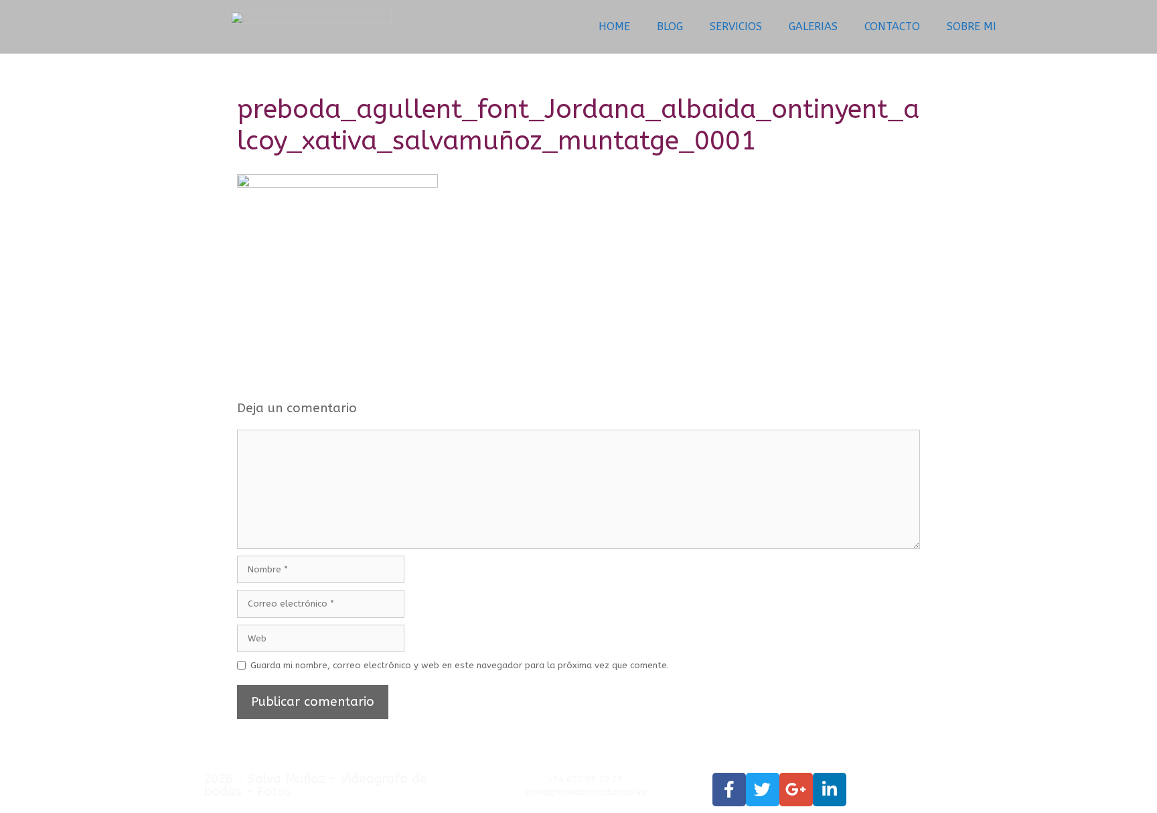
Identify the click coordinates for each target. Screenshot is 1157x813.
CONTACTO (892, 26)
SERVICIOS (736, 26)
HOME (614, 26)
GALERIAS (813, 26)
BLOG (670, 26)
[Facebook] (729, 789)
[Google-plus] (796, 789)
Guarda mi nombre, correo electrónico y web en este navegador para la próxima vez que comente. (459, 665)
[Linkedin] (829, 789)
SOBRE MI (971, 26)
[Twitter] (762, 789)
